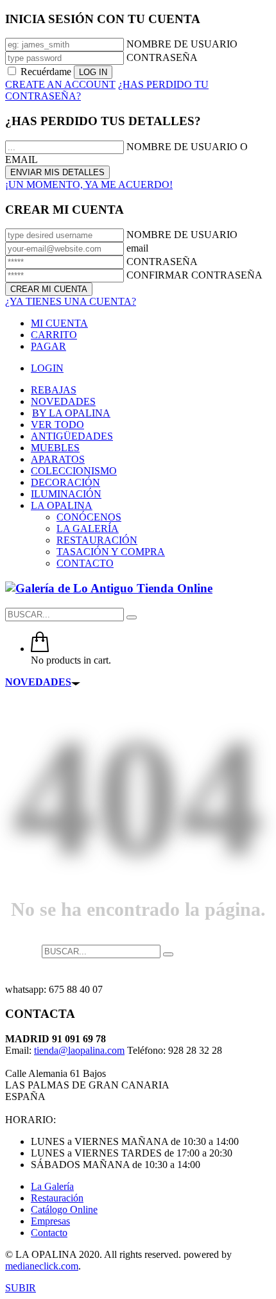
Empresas (50, 1221)
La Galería (52, 1186)
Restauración (57, 1197)
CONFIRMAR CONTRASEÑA (194, 275)
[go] (131, 617)
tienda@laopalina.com (79, 1050)
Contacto (49, 1232)
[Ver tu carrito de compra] (40, 648)
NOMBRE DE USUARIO (181, 44)
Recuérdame (46, 71)
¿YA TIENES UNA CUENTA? (70, 301)
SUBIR (20, 1287)
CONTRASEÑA (162, 57)
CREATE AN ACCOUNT (60, 84)
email (137, 248)
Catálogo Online (64, 1209)
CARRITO (54, 334)
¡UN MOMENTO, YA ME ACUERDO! (89, 184)
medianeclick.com (41, 1265)
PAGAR (48, 346)
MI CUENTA (59, 323)
